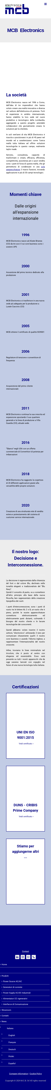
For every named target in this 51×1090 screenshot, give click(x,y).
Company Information (18, 1074)
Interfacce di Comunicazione (15, 1004)
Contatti (5, 1016)
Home (4, 964)
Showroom (6, 1010)
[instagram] (23, 957)
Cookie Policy (36, 1074)
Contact (25, 951)
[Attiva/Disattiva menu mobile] (45, 4)
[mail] (28, 957)
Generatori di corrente (12, 987)
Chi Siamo (6, 970)
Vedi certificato (25, 743)
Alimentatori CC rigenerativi (15, 998)
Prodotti (5, 976)
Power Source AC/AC (12, 981)
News (4, 1021)
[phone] (34, 957)
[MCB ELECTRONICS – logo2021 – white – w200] (25, 932)
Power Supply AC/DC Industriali (17, 993)
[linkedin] (17, 957)
